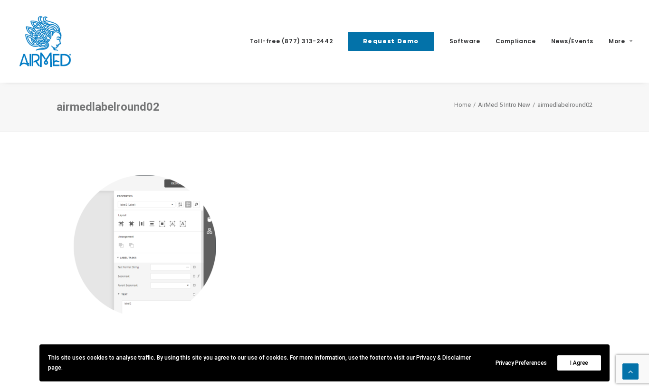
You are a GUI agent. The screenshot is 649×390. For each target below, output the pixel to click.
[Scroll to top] (630, 370)
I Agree (579, 363)
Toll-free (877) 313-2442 (291, 41)
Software (464, 41)
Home (462, 104)
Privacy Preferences (521, 363)
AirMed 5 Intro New (504, 104)
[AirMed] (45, 41)
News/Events (572, 41)
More (617, 41)
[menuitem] (294, 41)
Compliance (516, 41)
